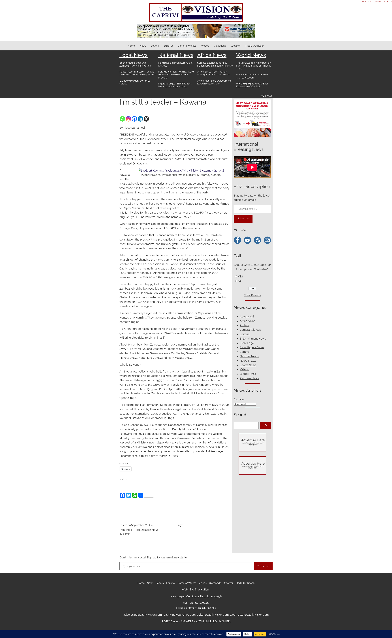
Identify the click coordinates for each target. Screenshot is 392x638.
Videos (244, 369)
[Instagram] (128, 119)
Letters (244, 351)
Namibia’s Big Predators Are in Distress (175, 64)
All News (267, 95)
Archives (239, 399)
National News (175, 55)
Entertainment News (253, 338)
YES (240, 276)
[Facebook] (134, 119)
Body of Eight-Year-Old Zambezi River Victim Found (135, 64)
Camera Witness (250, 329)
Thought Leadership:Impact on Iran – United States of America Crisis (253, 65)
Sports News (248, 365)
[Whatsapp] (122, 119)
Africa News (211, 55)
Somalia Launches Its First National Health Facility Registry (215, 64)
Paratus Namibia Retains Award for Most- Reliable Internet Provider (176, 74)
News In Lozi (248, 360)
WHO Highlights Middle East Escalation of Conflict (252, 85)
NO (240, 281)
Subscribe (243, 218)
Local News (133, 55)
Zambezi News (149, 529)
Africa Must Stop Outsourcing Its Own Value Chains (214, 82)
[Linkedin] (140, 119)
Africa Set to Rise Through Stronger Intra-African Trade (213, 73)
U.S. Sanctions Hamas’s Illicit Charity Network (252, 76)
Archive (244, 325)
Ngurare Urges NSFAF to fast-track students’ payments (175, 85)
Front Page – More (129, 529)
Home (131, 45)
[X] (146, 119)
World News (251, 55)
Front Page (247, 343)
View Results (252, 295)
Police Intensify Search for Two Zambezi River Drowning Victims (137, 73)
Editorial (245, 334)
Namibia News (249, 356)
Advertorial (247, 316)
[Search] (265, 425)
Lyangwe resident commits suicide (134, 82)
